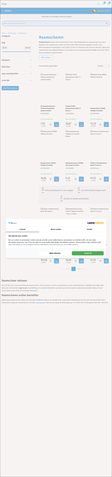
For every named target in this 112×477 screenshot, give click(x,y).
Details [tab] (89, 229)
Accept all (87, 253)
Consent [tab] (22, 229)
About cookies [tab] (56, 229)
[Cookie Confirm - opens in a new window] (95, 223)
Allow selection (54, 253)
